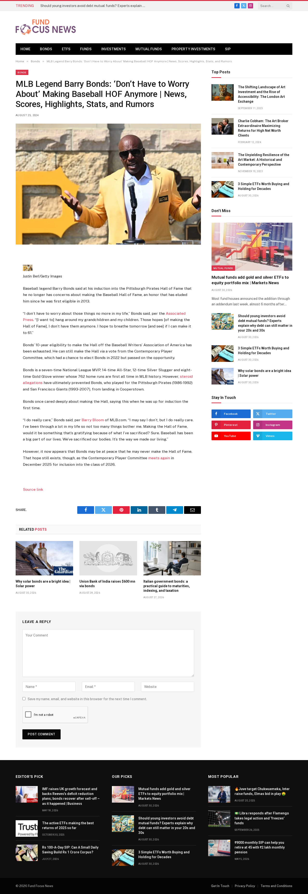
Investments (113, 49)
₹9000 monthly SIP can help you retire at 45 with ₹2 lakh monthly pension (260, 847)
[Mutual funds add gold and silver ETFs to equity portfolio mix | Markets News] (252, 247)
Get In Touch (220, 886)
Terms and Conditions (276, 886)
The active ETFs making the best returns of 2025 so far (68, 825)
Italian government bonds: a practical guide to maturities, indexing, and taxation (166, 585)
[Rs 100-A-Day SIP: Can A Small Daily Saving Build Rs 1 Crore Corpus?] (27, 852)
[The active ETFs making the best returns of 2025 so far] (27, 828)
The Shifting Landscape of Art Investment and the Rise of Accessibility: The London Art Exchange (261, 94)
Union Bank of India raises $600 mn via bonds (107, 583)
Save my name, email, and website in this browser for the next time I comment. (87, 699)
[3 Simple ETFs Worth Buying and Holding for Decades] (223, 189)
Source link (33, 489)
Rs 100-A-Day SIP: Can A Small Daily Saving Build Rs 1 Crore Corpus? (70, 849)
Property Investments (193, 49)
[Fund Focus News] (46, 27)
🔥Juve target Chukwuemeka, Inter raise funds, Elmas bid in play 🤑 (262, 791)
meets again (159, 458)
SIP (228, 49)
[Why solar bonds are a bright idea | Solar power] (44, 558)
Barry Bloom (93, 420)
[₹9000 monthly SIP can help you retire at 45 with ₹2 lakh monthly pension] (219, 848)
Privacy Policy (245, 886)
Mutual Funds (148, 49)
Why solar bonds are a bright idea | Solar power (43, 583)
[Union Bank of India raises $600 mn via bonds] (108, 558)
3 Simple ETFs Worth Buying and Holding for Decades (263, 186)
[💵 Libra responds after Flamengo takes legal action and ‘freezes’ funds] (219, 818)
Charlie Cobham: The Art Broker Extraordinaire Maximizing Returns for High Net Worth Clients (263, 128)
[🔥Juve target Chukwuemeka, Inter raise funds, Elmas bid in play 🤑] (219, 794)
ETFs (66, 49)
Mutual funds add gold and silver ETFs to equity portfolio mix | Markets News (250, 280)
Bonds (46, 49)
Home (25, 49)
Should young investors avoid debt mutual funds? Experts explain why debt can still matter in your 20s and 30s (94, 6)
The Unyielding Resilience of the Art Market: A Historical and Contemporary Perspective (263, 159)
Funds (86, 49)
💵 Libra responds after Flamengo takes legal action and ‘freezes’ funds (262, 818)
